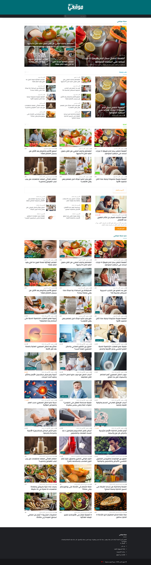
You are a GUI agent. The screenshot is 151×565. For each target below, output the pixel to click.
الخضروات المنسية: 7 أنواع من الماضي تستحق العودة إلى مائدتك (42, 516)
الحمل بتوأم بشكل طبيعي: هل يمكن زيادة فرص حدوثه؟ (35, 208)
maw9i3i (53, 148)
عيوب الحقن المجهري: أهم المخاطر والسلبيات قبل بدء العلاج (113, 376)
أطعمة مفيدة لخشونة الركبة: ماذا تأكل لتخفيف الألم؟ (36, 98)
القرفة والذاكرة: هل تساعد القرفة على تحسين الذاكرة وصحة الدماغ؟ (72, 116)
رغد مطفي (121, 115)
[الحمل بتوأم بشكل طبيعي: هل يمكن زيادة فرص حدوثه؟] (51, 207)
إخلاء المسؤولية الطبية (119, 549)
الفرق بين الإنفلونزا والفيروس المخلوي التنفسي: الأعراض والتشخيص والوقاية (111, 460)
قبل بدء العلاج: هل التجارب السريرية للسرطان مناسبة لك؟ (38, 62)
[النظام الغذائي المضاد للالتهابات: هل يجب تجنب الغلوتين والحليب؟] (51, 105)
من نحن (123, 546)
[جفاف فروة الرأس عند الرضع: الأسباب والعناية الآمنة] (86, 216)
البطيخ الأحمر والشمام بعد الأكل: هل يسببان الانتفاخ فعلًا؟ (70, 98)
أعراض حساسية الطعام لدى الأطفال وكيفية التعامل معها (35, 199)
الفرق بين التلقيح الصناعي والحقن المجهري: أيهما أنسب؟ (79, 348)
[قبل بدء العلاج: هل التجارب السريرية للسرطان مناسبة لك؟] (37, 56)
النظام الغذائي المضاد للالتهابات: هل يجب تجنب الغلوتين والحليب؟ (35, 106)
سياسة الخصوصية (121, 552)
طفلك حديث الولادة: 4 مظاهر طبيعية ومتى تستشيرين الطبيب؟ (35, 217)
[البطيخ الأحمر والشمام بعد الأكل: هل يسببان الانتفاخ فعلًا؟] (86, 97)
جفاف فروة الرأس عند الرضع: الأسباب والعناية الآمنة (71, 217)
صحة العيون (70, 49)
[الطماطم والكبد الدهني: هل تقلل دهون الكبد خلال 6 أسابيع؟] (49, 36)
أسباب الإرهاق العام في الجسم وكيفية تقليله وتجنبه (111, 404)
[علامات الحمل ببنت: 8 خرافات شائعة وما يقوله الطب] (86, 199)
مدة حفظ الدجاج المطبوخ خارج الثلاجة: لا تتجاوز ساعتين (111, 516)
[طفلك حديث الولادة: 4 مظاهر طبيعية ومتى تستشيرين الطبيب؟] (51, 216)
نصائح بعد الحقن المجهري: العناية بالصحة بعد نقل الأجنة (41, 348)
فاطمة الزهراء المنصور (50, 176)
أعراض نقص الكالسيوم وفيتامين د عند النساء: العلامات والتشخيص (77, 432)
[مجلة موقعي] (75, 7)
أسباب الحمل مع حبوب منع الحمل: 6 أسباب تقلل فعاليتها (75, 376)
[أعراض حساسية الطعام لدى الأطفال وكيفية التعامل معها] (51, 199)
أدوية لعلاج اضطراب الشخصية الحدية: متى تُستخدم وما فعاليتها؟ (41, 319)
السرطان (45, 49)
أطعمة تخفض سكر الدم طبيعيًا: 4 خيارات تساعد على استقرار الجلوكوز (103, 60)
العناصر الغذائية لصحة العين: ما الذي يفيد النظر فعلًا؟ (63, 63)
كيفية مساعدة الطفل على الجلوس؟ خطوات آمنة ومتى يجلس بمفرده (78, 404)
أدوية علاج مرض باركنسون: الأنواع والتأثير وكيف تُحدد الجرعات (41, 376)
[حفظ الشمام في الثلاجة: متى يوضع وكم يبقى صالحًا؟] (51, 114)
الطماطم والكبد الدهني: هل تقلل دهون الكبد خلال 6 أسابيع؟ (50, 43)
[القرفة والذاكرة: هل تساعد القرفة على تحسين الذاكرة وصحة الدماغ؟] (86, 114)
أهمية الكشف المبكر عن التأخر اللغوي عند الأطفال (112, 218)
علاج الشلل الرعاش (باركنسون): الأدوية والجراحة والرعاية (42, 432)
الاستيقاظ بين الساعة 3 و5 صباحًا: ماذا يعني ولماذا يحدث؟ (35, 89)
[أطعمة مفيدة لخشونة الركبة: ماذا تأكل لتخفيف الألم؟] (51, 97)
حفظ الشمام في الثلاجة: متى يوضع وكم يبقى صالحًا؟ (36, 115)
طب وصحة (123, 72)
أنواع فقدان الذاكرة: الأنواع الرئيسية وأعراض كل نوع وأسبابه (113, 432)
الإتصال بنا (122, 543)
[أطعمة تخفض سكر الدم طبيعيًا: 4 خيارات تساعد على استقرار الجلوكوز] (101, 46)
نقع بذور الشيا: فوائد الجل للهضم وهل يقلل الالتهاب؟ (70, 106)
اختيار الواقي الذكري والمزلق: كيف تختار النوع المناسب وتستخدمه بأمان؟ (76, 460)
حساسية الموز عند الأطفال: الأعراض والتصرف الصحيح (72, 208)
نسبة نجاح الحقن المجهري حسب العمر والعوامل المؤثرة (42, 404)
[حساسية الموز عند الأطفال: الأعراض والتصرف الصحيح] (86, 207)
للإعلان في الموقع (120, 554)
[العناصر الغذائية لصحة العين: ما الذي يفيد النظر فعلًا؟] (62, 56)
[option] (75, 46)
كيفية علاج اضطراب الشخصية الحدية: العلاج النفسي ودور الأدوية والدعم (112, 348)
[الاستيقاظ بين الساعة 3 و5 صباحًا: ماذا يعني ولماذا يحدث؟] (51, 88)
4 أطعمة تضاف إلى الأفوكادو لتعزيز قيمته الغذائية (78, 516)
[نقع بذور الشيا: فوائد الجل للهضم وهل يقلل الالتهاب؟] (86, 105)
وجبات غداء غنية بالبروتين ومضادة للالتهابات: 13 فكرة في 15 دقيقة (44, 488)
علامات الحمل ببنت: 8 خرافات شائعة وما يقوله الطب (71, 199)
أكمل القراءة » (120, 228)
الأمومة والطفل (120, 190)
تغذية (122, 28)
